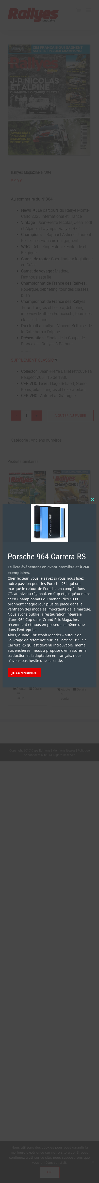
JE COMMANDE (24, 673)
